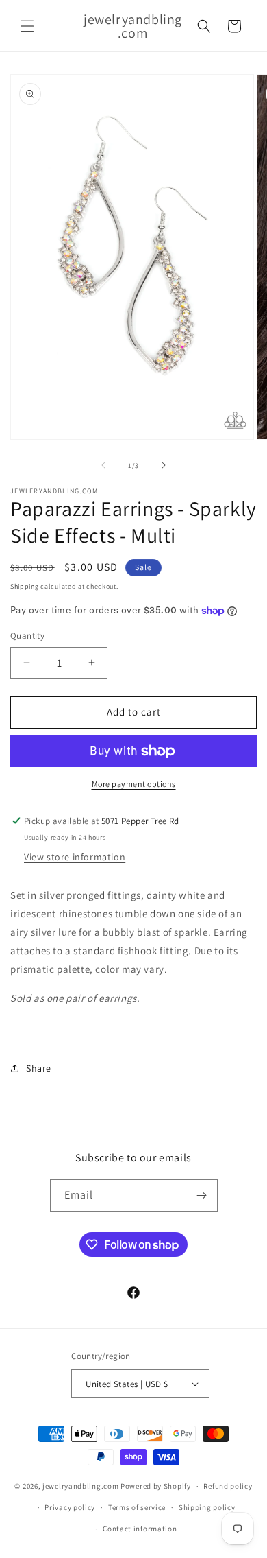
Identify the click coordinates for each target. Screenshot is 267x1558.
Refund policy (227, 1486)
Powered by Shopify (155, 1486)
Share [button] (38, 1068)
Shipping (24, 586)
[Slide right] (164, 465)
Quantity (27, 635)
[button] (27, 26)
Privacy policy (69, 1507)
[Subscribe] (202, 1195)
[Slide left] (103, 465)
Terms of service (137, 1507)
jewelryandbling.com (80, 1486)
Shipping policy (207, 1507)
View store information (74, 857)
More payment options (134, 784)
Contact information (140, 1528)
